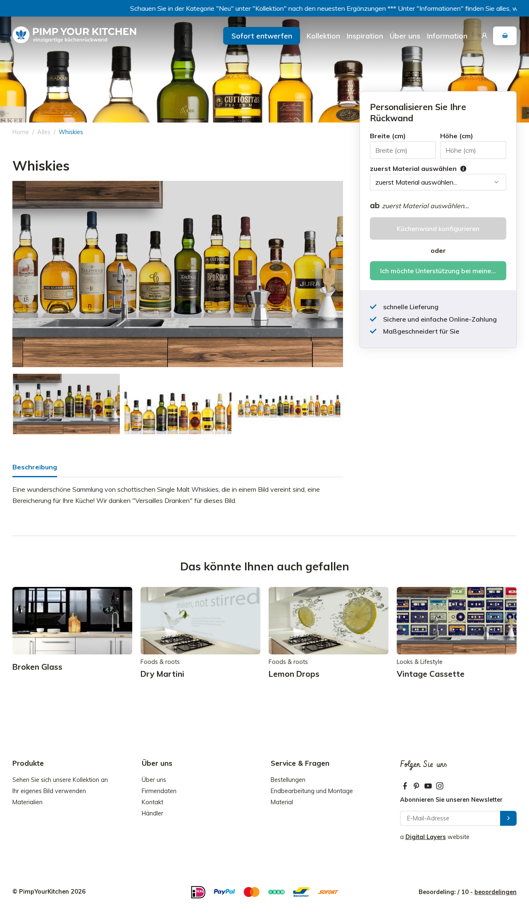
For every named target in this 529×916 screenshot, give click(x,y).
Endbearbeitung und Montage (312, 791)
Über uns (405, 35)
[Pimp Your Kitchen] (74, 34)
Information (447, 35)
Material (282, 802)
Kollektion (323, 35)
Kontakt (152, 802)
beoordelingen (495, 892)
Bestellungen (288, 780)
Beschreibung (34, 467)
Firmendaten (159, 791)
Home (20, 132)
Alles (43, 132)
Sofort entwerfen (261, 35)
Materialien (27, 802)
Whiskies (71, 132)
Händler (152, 813)
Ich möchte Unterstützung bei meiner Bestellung (443, 271)
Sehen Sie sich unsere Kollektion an (60, 780)
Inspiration (365, 35)
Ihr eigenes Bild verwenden (49, 791)
